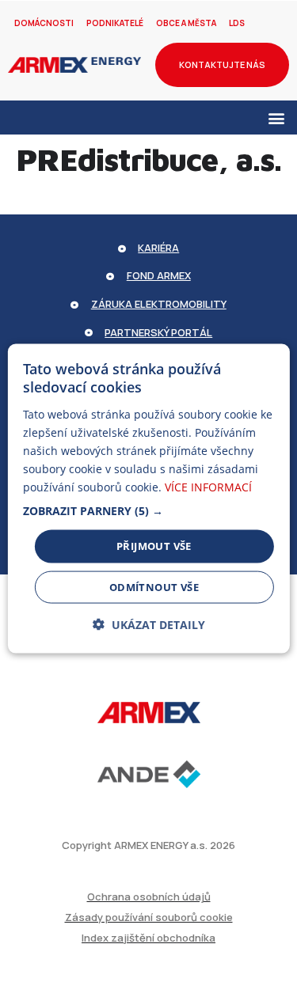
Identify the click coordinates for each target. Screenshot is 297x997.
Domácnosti (44, 22)
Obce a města (186, 22)
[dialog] (148, 499)
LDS (237, 22)
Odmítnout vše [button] (154, 586)
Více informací (208, 487)
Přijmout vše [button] (154, 546)
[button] (276, 117)
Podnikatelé (114, 22)
